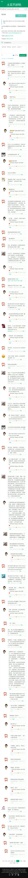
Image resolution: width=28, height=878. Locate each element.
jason (9, 359)
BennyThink (10, 39)
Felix (9, 829)
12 (24, 861)
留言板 (4, 14)
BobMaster (10, 331)
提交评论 (23, 55)
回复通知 (16, 55)
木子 (9, 583)
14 (14, 863)
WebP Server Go (10, 872)
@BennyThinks (9, 36)
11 (21, 861)
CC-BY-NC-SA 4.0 (6, 869)
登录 (26, 9)
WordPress (10, 871)
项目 (17, 279)
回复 (23, 66)
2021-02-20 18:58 (14, 280)
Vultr (20, 871)
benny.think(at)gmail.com (15, 33)
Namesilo (16, 871)
